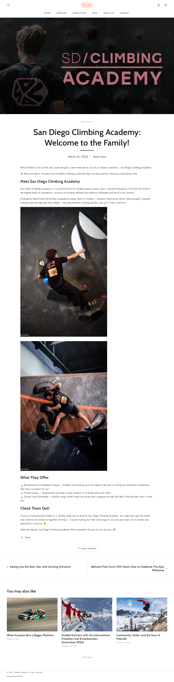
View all (87, 657)
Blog (89, 122)
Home (83, 122)
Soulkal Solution (20, 672)
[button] (8, 5)
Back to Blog (88, 548)
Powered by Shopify (14, 676)
